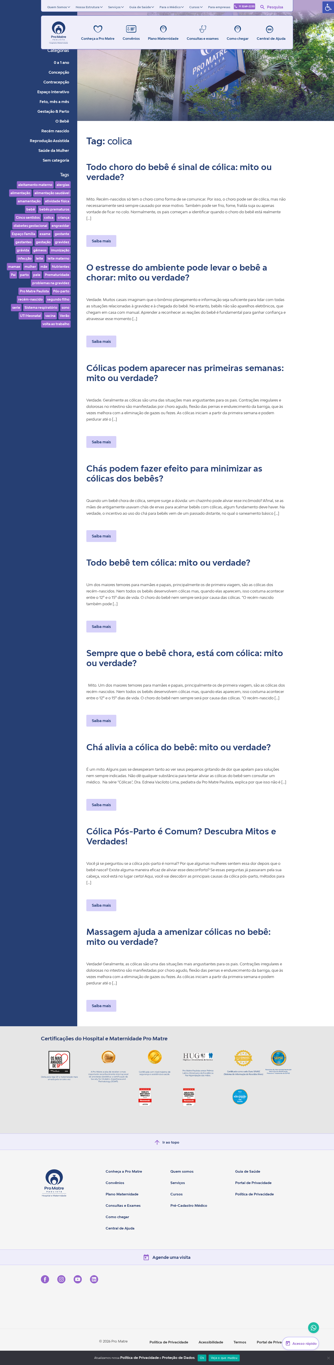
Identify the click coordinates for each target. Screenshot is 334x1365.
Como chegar (117, 1217)
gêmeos (40, 250)
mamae (14, 266)
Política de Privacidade (254, 1194)
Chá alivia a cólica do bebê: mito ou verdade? (178, 747)
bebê (30, 209)
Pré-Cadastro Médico (188, 1205)
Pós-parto (61, 291)
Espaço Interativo (53, 92)
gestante (62, 234)
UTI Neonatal (30, 316)
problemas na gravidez (50, 283)
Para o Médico (170, 7)
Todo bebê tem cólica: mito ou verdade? (168, 562)
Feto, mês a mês (54, 101)
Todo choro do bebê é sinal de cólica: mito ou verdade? (179, 172)
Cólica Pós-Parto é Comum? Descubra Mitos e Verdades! (181, 836)
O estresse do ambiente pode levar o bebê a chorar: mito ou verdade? (176, 272)
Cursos (194, 7)
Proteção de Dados (178, 1357)
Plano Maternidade (122, 1194)
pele (36, 275)
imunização (60, 250)
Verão (64, 316)
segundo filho (58, 299)
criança (63, 217)
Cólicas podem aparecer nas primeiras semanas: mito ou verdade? (185, 373)
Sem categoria (56, 160)
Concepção (59, 72)
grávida (23, 250)
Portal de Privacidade (253, 1183)
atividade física (57, 201)
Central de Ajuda (271, 38)
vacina (50, 316)
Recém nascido (55, 131)
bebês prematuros (54, 209)
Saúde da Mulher (53, 150)
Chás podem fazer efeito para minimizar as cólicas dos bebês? (174, 473)
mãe (43, 266)
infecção (25, 258)
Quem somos (182, 1171)
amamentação (29, 201)
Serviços (114, 7)
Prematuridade (57, 275)
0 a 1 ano (61, 62)
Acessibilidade (211, 1342)
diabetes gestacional (30, 226)
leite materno (58, 258)
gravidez (62, 242)
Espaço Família (23, 234)
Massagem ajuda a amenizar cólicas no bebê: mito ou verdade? (178, 937)
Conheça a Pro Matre (124, 1171)
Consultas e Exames (123, 1205)
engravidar (60, 226)
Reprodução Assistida (49, 140)
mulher (30, 266)
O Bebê (62, 121)
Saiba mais (101, 241)
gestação (43, 242)
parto (24, 275)
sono (65, 307)
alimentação (20, 193)
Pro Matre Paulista (34, 291)
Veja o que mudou (224, 1358)
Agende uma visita (171, 1257)
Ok (202, 1358)
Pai (13, 275)
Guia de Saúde (140, 7)
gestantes (23, 242)
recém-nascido (30, 299)
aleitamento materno (35, 185)
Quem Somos (57, 7)
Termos (240, 1342)
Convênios (115, 1183)
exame (45, 234)
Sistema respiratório (41, 307)
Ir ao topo (170, 1142)
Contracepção (56, 82)
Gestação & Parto (53, 111)
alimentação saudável (52, 193)
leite (39, 258)
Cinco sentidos (28, 217)
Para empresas (219, 7)
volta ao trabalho (55, 324)
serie (16, 307)
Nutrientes (60, 266)
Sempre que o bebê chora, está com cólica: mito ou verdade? (184, 658)
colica (48, 217)
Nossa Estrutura (88, 7)
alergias (63, 185)
